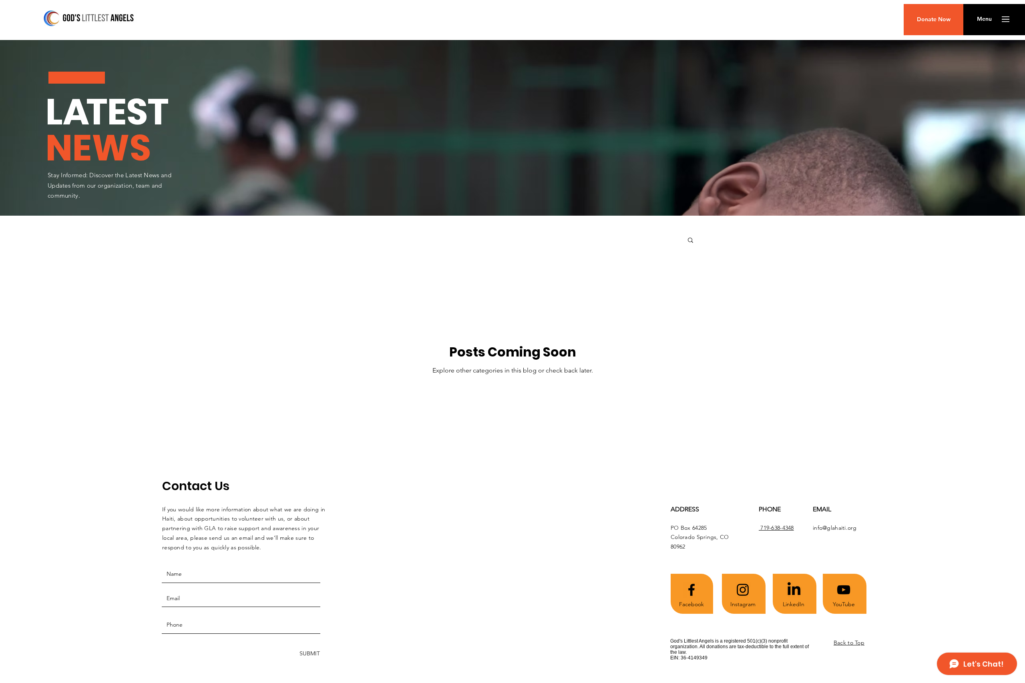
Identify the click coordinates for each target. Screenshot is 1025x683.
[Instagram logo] (743, 590)
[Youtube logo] (844, 590)
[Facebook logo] (691, 590)
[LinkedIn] (794, 590)
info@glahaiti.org (835, 527)
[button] (984, 19)
